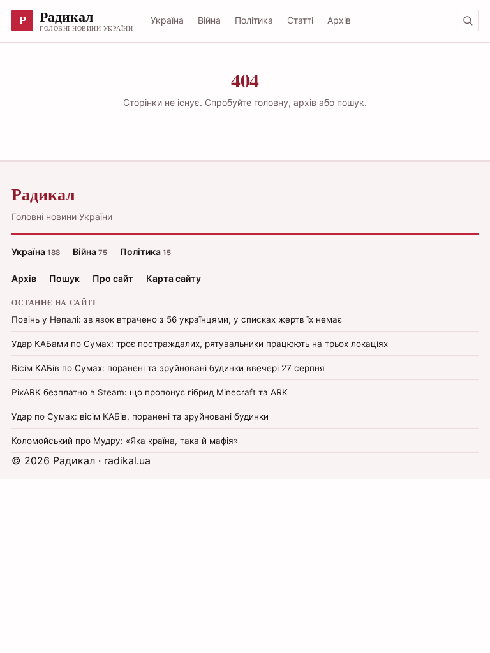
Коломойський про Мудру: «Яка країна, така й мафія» (124, 441)
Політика (254, 20)
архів (304, 102)
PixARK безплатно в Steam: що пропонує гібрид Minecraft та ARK (149, 392)
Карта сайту (173, 278)
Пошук (64, 278)
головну (271, 102)
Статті (300, 20)
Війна (209, 20)
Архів (339, 20)
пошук (350, 102)
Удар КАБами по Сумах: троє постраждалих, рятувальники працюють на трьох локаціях (199, 344)
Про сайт (113, 278)
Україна (167, 20)
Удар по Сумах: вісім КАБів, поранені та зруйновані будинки (140, 416)
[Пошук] (468, 20)
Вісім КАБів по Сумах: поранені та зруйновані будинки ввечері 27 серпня (168, 368)
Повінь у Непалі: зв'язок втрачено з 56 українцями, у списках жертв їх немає (176, 319)
